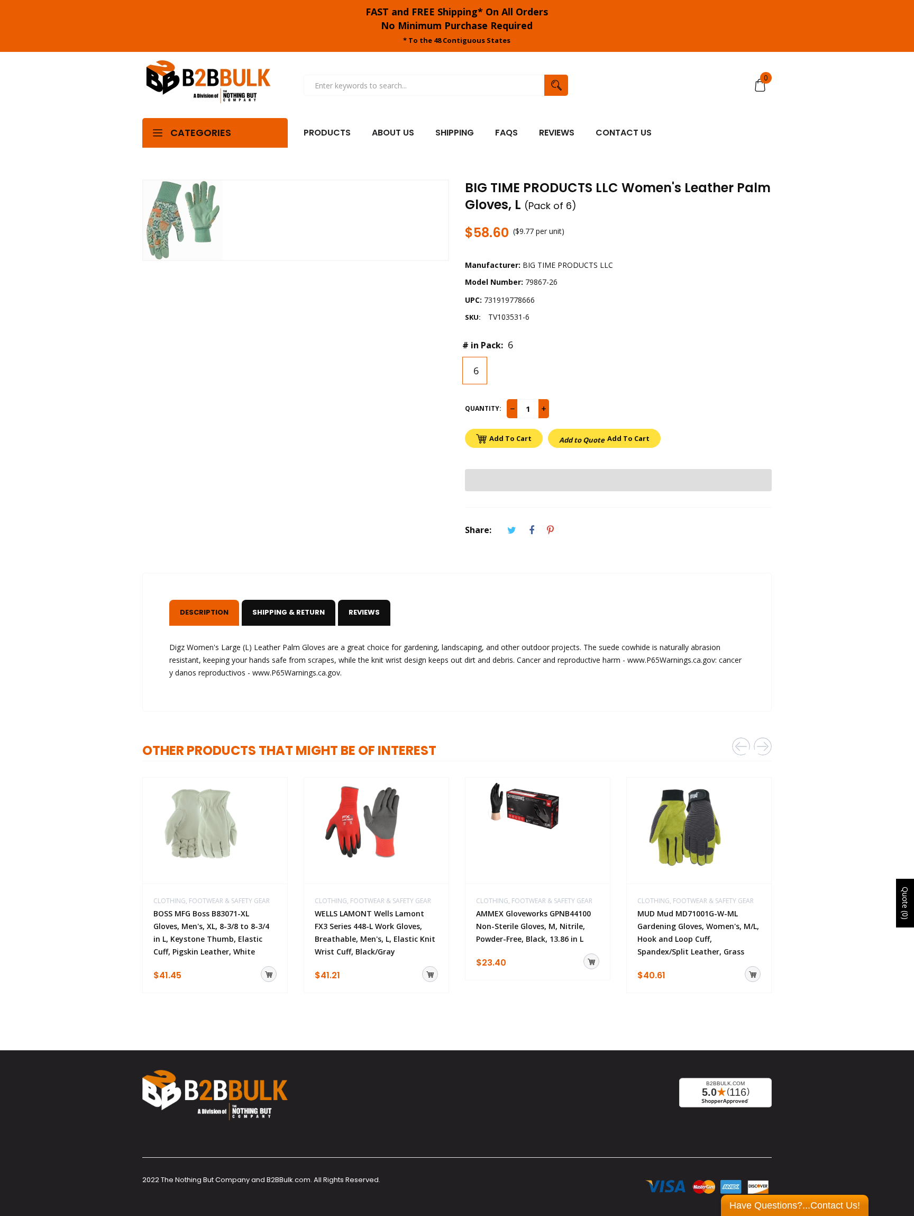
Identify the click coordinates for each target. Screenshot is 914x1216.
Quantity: (483, 408)
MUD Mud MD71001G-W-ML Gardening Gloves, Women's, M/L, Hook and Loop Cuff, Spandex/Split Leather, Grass (698, 932)
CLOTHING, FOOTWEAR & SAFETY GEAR (211, 900)
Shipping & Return (288, 612)
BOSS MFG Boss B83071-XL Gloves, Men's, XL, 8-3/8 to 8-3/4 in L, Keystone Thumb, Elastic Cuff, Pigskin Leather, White (211, 932)
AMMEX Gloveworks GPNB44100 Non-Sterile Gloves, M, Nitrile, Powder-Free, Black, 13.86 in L (533, 926)
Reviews (364, 612)
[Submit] (269, 974)
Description (204, 612)
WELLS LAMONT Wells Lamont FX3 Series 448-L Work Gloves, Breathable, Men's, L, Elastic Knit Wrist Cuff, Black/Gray (375, 932)
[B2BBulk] (208, 85)
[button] (618, 480)
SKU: (473, 317)
